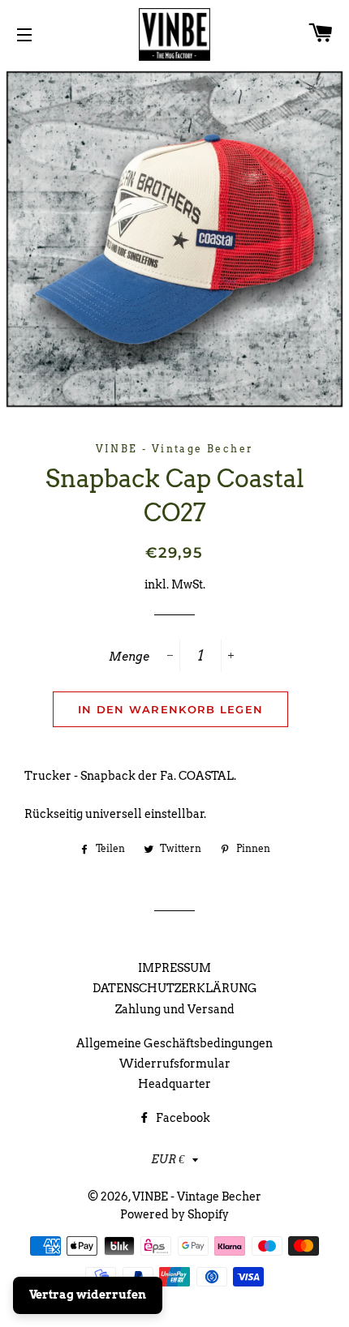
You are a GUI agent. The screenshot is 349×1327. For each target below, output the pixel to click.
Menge (129, 656)
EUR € (167, 1159)
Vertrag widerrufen (87, 1294)
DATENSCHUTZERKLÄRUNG (175, 988)
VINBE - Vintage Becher (196, 1196)
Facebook (181, 1117)
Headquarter (174, 1083)
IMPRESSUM (174, 967)
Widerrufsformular (175, 1063)
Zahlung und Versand (175, 1009)
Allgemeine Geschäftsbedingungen (174, 1043)
